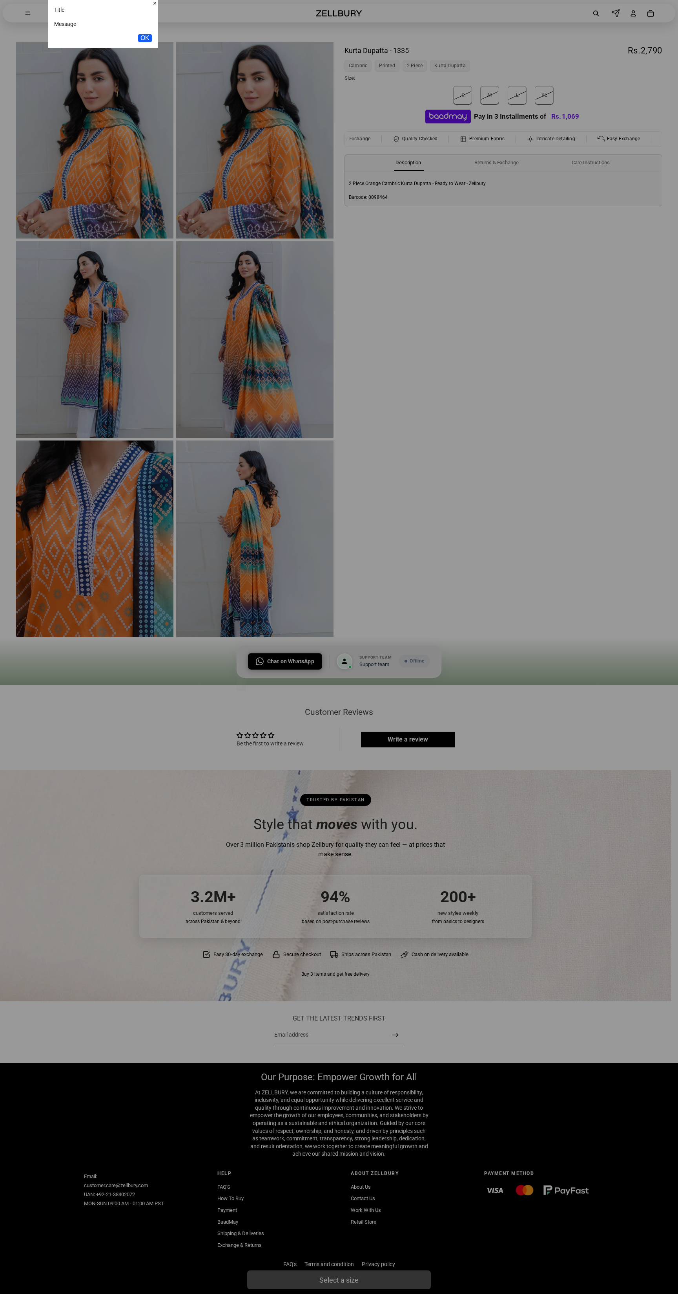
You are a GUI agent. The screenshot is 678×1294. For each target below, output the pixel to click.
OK (144, 89)
